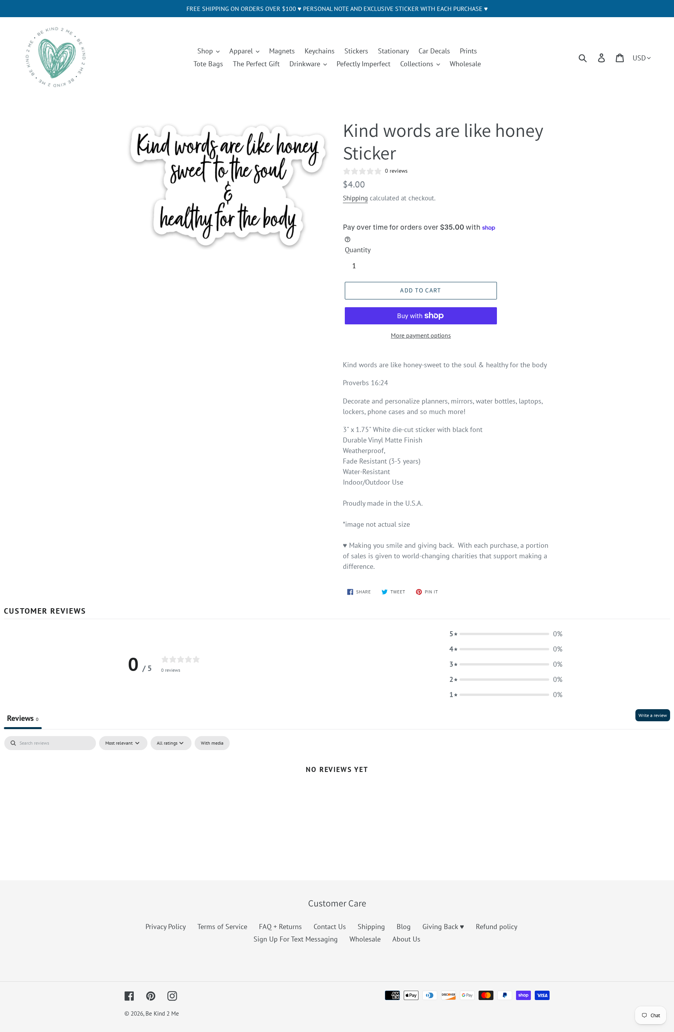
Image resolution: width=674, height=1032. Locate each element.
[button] (505, 633)
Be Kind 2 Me (162, 1013)
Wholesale (365, 939)
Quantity (358, 249)
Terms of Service (222, 926)
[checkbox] (212, 743)
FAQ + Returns (280, 926)
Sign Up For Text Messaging (296, 939)
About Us (406, 939)
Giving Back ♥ (443, 926)
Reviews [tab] (23, 718)
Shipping (355, 198)
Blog (404, 926)
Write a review (653, 715)
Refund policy (496, 926)
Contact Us (330, 926)
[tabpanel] (337, 795)
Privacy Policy (165, 926)
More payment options (421, 335)
